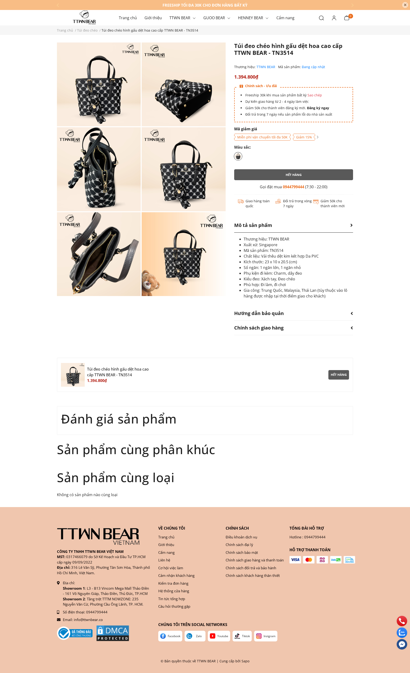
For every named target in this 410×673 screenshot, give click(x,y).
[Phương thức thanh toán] (322, 560)
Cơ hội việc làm (170, 567)
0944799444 (293, 186)
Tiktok (246, 636)
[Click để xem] (98, 84)
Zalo (199, 636)
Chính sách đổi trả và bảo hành (251, 567)
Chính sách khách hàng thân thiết (253, 575)
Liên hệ (164, 560)
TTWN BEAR (266, 67)
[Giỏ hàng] (346, 17)
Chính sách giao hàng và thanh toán (255, 560)
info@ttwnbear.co (88, 619)
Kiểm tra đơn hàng (173, 583)
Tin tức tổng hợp (171, 598)
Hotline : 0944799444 (307, 537)
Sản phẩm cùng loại (116, 477)
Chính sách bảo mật (242, 552)
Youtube (222, 636)
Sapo (245, 661)
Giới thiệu (166, 544)
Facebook (174, 636)
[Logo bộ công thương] (75, 633)
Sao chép (315, 95)
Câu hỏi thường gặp (174, 606)
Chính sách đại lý (239, 544)
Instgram (269, 636)
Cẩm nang (166, 552)
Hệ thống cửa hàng (173, 590)
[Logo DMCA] (113, 633)
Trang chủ (166, 537)
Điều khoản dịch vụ (241, 537)
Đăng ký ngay (317, 108)
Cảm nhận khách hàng (176, 575)
